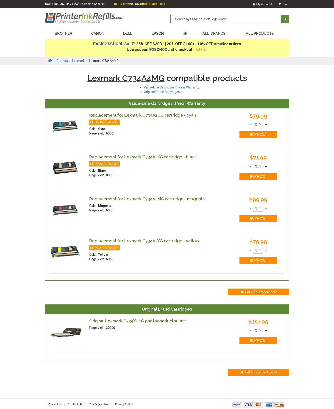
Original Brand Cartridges (162, 92)
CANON (97, 33)
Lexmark (78, 61)
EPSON (158, 33)
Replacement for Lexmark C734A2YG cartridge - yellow (144, 240)
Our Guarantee (99, 404)
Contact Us (75, 404)
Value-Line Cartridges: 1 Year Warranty (171, 87)
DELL (127, 33)
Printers (62, 61)
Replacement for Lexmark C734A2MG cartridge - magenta (147, 198)
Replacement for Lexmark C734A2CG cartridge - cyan (142, 115)
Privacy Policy (124, 404)
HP (185, 33)
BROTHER (63, 33)
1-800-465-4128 (62, 4)
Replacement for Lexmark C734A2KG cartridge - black (143, 156)
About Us (54, 404)
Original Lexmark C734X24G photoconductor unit (137, 320)
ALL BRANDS (213, 33)
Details (200, 49)
